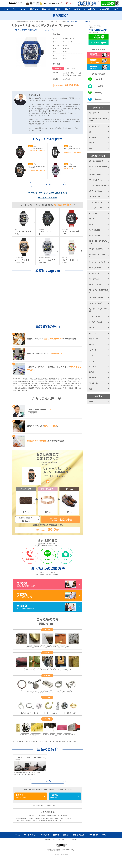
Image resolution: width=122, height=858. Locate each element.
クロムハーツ (93, 339)
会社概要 (47, 840)
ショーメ (91, 361)
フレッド (92, 344)
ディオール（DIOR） (96, 303)
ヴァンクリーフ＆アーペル (98, 185)
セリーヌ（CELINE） (96, 284)
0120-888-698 (98, 30)
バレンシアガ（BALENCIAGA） (98, 291)
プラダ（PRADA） (95, 235)
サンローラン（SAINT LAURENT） (98, 242)
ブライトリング (94, 273)
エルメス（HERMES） (96, 161)
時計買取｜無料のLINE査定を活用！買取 (47, 192)
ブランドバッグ (94, 113)
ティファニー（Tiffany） (97, 262)
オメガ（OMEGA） (95, 268)
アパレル (92, 143)
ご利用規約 (73, 840)
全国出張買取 (54, 796)
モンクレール (93, 383)
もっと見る (48, 781)
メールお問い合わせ (98, 42)
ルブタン (92, 372)
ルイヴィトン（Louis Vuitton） (98, 168)
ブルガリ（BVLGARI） (96, 249)
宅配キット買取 (21, 796)
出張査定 (98, 92)
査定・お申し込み (89, 9)
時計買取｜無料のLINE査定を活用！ (26, 30)
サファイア (92, 366)
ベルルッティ (93, 378)
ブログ (116, 9)
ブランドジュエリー (95, 126)
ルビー (91, 224)
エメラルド (92, 219)
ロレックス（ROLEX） (96, 197)
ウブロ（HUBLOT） (96, 208)
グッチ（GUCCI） (95, 230)
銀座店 (91, 401)
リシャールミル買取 (47, 197)
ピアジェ (91, 355)
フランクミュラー (95, 279)
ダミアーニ (92, 333)
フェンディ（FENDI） (96, 298)
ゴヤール (92, 328)
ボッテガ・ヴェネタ (95, 322)
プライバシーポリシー (60, 840)
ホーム (6, 9)
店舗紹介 (77, 9)
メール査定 (99, 86)
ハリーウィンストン (95, 180)
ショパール (92, 350)
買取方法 (67, 9)
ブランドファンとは (19, 9)
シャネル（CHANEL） (96, 174)
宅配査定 (98, 99)
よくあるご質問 (104, 9)
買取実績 (57, 9)
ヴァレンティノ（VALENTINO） (98, 310)
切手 (90, 148)
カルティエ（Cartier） (96, 191)
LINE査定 (98, 79)
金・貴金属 (92, 137)
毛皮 (90, 389)
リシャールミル (50, 30)
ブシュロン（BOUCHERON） (97, 255)
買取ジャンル (33, 9)
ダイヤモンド (93, 213)
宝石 (90, 132)
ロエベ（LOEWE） (95, 317)
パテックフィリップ (95, 202)
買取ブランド (46, 9)
